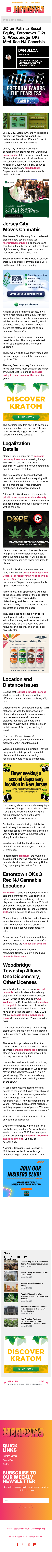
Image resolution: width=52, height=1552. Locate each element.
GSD (5, 911)
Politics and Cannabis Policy (30, 64)
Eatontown (9, 892)
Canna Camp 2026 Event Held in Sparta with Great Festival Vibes (34, 1262)
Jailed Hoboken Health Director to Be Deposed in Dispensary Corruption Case (34, 1308)
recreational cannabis (15, 242)
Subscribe (26, 1507)
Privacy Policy (8, 1460)
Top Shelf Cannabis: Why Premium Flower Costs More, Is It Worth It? (34, 1296)
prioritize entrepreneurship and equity (25, 497)
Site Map (6, 1464)
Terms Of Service (10, 1456)
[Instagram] (29, 1544)
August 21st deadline (35, 943)
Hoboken (24, 855)
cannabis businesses (25, 1049)
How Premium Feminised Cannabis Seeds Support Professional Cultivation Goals (33, 1321)
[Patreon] (34, 1544)
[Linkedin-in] (23, 1544)
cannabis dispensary (14, 956)
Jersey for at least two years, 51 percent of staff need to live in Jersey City (26, 575)
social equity (10, 155)
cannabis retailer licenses (31, 691)
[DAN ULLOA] (9, 57)
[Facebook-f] (17, 1544)
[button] (8, 9)
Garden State (32, 167)
